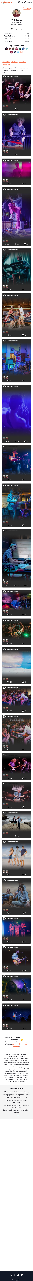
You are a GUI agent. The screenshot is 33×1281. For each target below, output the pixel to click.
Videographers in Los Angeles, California (16, 1095)
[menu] (29, 76)
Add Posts (8, 64)
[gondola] (6, 2)
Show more (17, 1115)
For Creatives (16, 1280)
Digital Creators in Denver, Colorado (16, 1097)
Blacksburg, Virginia (16, 24)
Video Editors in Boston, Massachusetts (16, 1092)
